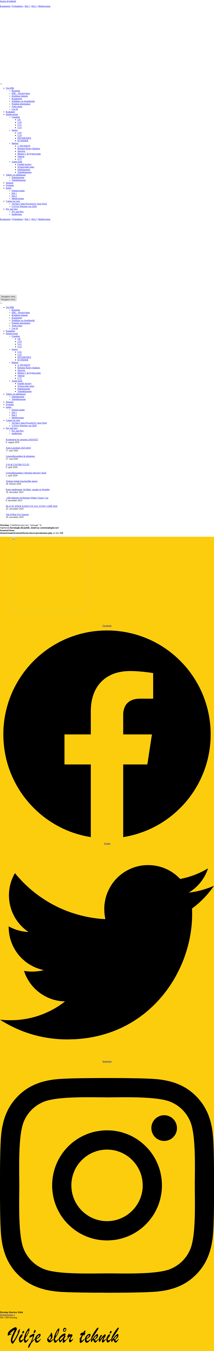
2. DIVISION (23, 146)
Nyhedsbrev (17, 6)
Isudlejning (17, 214)
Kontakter (10, 112)
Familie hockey (24, 164)
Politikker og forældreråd (23, 101)
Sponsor (9, 182)
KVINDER (22, 140)
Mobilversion (44, 6)
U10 (19, 122)
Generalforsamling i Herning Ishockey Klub (26, 473)
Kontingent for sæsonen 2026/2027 (22, 439)
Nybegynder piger (25, 167)
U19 (19, 135)
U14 (19, 127)
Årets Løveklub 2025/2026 (18, 448)
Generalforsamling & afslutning (20, 456)
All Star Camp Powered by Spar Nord (29, 204)
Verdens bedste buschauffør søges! (22, 481)
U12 (19, 125)
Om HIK (10, 88)
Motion (15, 143)
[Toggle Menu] (1, 303)
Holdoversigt (12, 114)
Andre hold (17, 161)
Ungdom (16, 117)
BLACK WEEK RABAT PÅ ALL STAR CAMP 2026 (31, 506)
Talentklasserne (24, 172)
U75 (19, 159)
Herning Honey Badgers (28, 148)
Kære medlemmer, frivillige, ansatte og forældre (28, 489)
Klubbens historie (20, 96)
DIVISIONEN (24, 138)
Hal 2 (34, 6)
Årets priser (17, 106)
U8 (18, 119)
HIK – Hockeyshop (21, 93)
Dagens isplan (18, 190)
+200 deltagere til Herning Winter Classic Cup (27, 498)
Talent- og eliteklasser (16, 175)
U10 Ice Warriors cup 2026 (24, 206)
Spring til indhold (8, 1)
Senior (15, 130)
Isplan (8, 188)
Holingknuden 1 (7, 1315)
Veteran (20, 156)
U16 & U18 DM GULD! (17, 464)
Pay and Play (18, 211)
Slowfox (21, 151)
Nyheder (10, 185)
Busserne (16, 91)
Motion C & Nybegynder (29, 154)
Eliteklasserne (23, 169)
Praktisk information (21, 104)
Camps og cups (13, 201)
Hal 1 (27, 6)
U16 (19, 133)
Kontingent (5, 6)
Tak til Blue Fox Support (17, 514)
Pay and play (12, 209)
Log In (15, 109)
